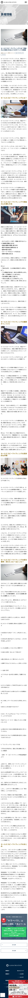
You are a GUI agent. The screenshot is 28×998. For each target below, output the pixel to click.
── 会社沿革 (21, 977)
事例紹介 (7, 970)
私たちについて (20, 970)
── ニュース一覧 (7, 983)
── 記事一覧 (7, 987)
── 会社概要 (21, 974)
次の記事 (14, 950)
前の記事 (14, 944)
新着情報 (7, 980)
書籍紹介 (7, 974)
